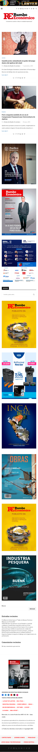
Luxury (26, 707)
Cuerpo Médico (22, 704)
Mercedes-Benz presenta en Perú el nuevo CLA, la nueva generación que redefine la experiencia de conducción (17, 628)
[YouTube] (11, 695)
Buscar (4, 606)
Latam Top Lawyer (9, 701)
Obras (30, 704)
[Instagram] (20, 8)
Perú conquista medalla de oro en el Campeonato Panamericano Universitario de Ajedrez (18, 117)
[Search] (36, 8)
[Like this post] (13, 78)
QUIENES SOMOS (19, 737)
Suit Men (20, 707)
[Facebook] (16, 8)
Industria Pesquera (8, 704)
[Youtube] (25, 8)
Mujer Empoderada (8, 707)
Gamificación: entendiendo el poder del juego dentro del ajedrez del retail (18, 62)
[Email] (27, 8)
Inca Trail (20, 701)
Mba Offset (14, 710)
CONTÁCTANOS (6, 737)
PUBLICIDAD (31, 737)
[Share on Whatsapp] (22, 78)
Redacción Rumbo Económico (12, 66)
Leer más (4, 75)
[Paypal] (33, 8)
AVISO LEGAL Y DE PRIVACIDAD (11, 742)
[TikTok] (14, 695)
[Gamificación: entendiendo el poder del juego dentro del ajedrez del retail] (19, 43)
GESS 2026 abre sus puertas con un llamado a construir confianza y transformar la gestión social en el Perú (17, 624)
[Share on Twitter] (18, 78)
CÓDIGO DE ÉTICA (29, 742)
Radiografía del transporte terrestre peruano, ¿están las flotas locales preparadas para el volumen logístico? (17, 631)
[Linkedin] (23, 8)
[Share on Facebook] (16, 78)
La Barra (5, 710)
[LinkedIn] (8, 695)
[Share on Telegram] (24, 78)
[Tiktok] (31, 8)
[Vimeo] (29, 8)
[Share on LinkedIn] (20, 78)
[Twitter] (18, 8)
